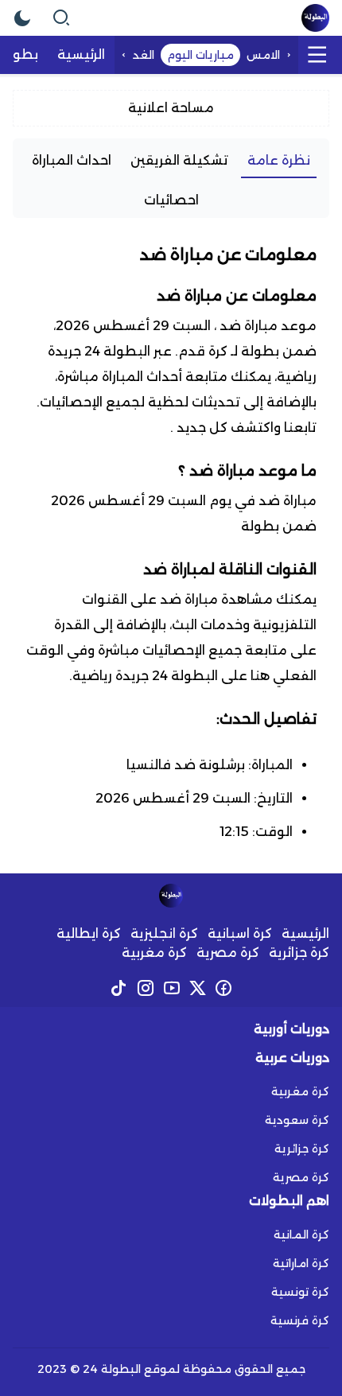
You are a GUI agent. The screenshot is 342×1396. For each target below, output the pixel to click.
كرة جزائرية (299, 952)
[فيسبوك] (224, 988)
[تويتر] (198, 988)
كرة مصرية (227, 952)
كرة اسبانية (240, 933)
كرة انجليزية (164, 933)
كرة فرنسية (299, 1320)
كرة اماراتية (301, 1263)
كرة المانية (301, 1234)
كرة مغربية (154, 952)
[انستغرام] (145, 988)
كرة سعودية (297, 1120)
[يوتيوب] (171, 988)
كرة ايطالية (88, 933)
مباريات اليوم (200, 55)
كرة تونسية (300, 1292)
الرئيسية (305, 933)
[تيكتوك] (119, 988)
